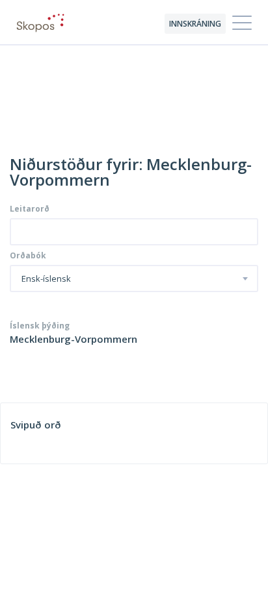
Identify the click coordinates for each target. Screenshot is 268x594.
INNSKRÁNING (195, 23)
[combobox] (134, 278)
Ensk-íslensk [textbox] (46, 279)
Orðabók (28, 256)
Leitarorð (29, 209)
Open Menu (242, 23)
